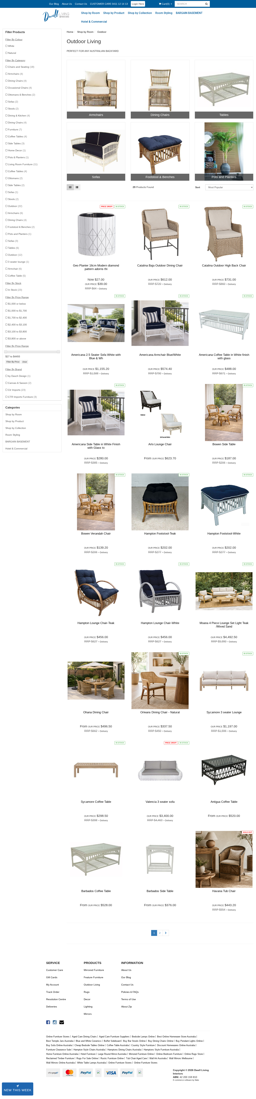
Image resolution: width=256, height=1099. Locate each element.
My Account (52, 984)
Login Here (138, 3)
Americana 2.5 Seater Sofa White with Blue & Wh (96, 356)
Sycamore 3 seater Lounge (224, 712)
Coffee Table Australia (118, 1045)
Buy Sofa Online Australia (59, 1045)
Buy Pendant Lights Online (189, 1041)
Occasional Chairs (20, 87)
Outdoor (15, 206)
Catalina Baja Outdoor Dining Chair (160, 265)
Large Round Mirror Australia (112, 1054)
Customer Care (54, 970)
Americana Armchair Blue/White (160, 354)
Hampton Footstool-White (224, 533)
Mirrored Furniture (94, 970)
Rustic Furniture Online (112, 1058)
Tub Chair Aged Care (136, 1058)
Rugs (87, 992)
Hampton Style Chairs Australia (89, 1049)
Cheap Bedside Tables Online (89, 1045)
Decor (87, 999)
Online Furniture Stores (57, 1036)
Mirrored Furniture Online (141, 1054)
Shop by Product (113, 13)
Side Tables (16, 143)
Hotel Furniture (88, 1054)
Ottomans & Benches (21, 94)
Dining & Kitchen (19, 115)
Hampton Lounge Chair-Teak (95, 623)
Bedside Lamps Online (143, 1036)
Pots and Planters (19, 234)
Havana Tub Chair (224, 891)
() (166, 3)
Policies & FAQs (130, 992)
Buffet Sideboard (112, 1041)
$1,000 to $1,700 (17, 310)
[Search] (206, 4)
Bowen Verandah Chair (96, 533)
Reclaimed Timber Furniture (60, 1058)
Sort (197, 187)
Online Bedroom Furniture (169, 1054)
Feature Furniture (93, 977)
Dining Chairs (17, 80)
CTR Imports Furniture (22, 396)
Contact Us (81, 3)
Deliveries (51, 1006)
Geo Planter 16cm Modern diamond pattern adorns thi (96, 267)
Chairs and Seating (21, 66)
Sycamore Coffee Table (96, 801)
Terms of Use (128, 999)
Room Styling (163, 13)
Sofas (13, 101)
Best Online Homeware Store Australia (176, 1036)
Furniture (15, 129)
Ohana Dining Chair (96, 712)
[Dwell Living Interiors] (57, 15)
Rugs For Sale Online (87, 1058)
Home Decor (17, 150)
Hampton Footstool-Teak (160, 533)
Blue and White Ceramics (88, 1041)
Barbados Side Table (160, 891)
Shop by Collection (140, 13)
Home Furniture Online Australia (62, 1054)
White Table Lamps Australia (91, 1062)
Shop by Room (90, 13)
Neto (197, 1080)
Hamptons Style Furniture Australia (161, 1049)
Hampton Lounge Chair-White (160, 623)
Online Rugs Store (193, 1054)
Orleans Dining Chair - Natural (160, 712)
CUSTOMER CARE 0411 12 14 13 (109, 3)
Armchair (15, 268)
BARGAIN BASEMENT (189, 13)
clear (24, 362)
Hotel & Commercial (94, 21)
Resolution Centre (56, 999)
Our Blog (54, 3)
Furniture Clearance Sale (58, 1049)
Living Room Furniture (23, 164)
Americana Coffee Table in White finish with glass (224, 356)
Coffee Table (17, 275)
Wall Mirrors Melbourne (180, 1058)
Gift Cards (51, 977)
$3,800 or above (17, 338)
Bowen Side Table (223, 444)
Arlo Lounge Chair (160, 444)
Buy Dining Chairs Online (160, 1041)
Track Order (52, 992)
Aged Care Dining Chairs (84, 1036)
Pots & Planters (18, 157)
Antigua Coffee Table (224, 801)
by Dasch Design (19, 376)
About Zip (126, 1006)
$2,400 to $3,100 (17, 324)
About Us (67, 3)
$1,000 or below (17, 303)
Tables (13, 247)
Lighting (88, 1006)
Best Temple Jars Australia (59, 1041)
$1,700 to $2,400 (17, 317)
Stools (13, 108)
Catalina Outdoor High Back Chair (224, 265)
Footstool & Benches (21, 227)
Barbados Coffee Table (96, 891)
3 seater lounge (18, 261)
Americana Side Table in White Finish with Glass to (96, 446)
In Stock (15, 289)
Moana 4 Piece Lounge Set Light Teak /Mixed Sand (224, 624)
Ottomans (15, 178)
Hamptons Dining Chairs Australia (124, 1049)
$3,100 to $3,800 (17, 331)
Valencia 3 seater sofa (160, 801)
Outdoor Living (92, 984)
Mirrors (88, 1013)
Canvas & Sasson (19, 383)
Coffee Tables (17, 136)
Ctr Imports (17, 389)
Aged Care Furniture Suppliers (114, 1036)
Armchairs (15, 73)
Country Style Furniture (143, 1045)
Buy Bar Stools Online (134, 1041)
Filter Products (15, 32)
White (11, 46)
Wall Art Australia (158, 1058)
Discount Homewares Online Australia (176, 1045)
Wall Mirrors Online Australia (60, 1062)
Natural (12, 53)
